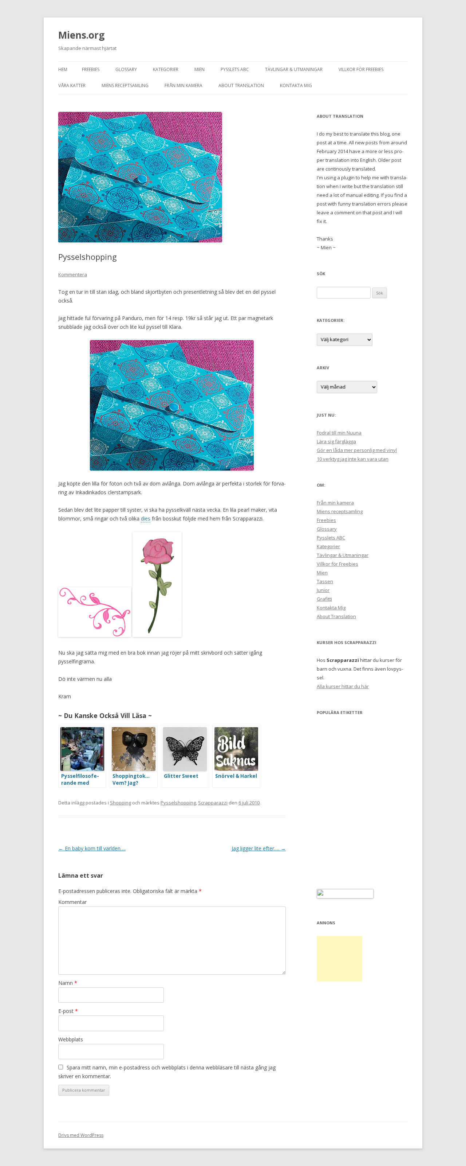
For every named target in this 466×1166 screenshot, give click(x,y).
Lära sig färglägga (336, 441)
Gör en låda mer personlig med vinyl (357, 450)
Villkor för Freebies (361, 69)
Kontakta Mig (296, 85)
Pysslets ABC (235, 69)
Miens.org (81, 35)
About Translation (241, 85)
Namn (67, 982)
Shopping (120, 802)
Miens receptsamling (125, 85)
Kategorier (165, 69)
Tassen (325, 581)
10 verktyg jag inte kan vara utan (352, 459)
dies (145, 518)
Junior (323, 590)
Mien (199, 69)
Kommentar (72, 901)
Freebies (90, 69)
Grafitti (324, 599)
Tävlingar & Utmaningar (294, 69)
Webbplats (70, 1039)
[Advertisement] (339, 959)
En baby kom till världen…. (92, 848)
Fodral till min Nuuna (339, 432)
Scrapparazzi (213, 802)
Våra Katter (72, 85)
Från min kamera (183, 85)
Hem (62, 69)
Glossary (126, 69)
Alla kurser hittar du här (343, 686)
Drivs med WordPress (80, 1135)
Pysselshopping (178, 802)
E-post (68, 1010)
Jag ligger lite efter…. (259, 848)
